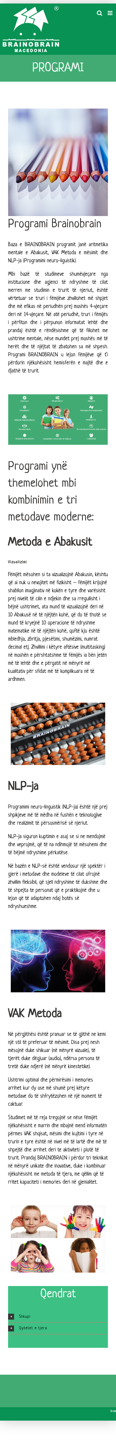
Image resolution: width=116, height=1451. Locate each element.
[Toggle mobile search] (99, 13)
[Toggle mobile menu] (110, 13)
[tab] (58, 1317)
